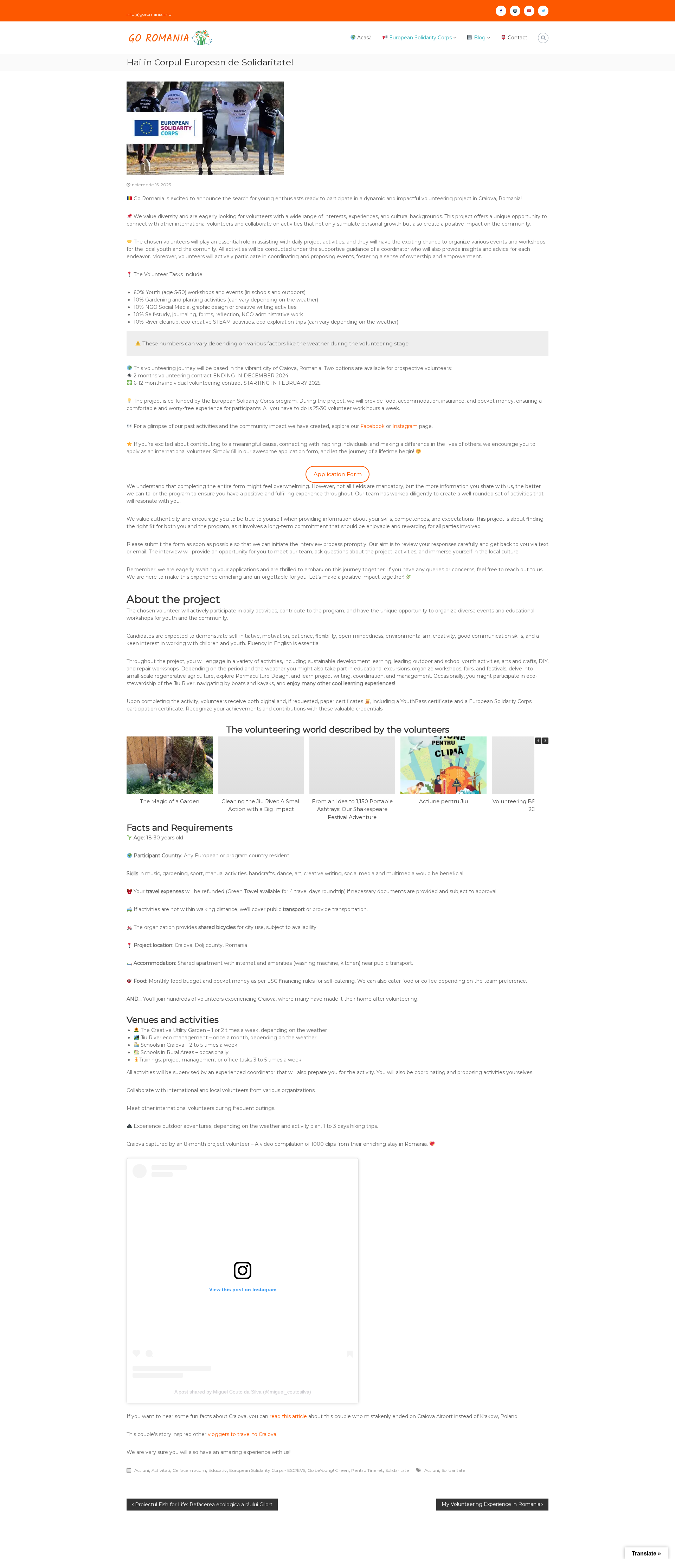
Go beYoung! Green (328, 1470)
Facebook (372, 426)
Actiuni (141, 1470)
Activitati (161, 1470)
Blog (479, 37)
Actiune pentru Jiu (443, 801)
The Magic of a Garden (169, 801)
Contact (516, 37)
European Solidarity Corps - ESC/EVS (267, 1470)
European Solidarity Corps (420, 37)
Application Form (338, 474)
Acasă (364, 37)
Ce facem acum (189, 1470)
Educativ (217, 1470)
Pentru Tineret (367, 1470)
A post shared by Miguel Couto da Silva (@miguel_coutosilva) (242, 1392)
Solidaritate (397, 1470)
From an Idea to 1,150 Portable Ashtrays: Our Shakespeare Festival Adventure (352, 809)
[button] (545, 741)
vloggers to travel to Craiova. (242, 1434)
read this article (288, 1416)
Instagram (405, 426)
